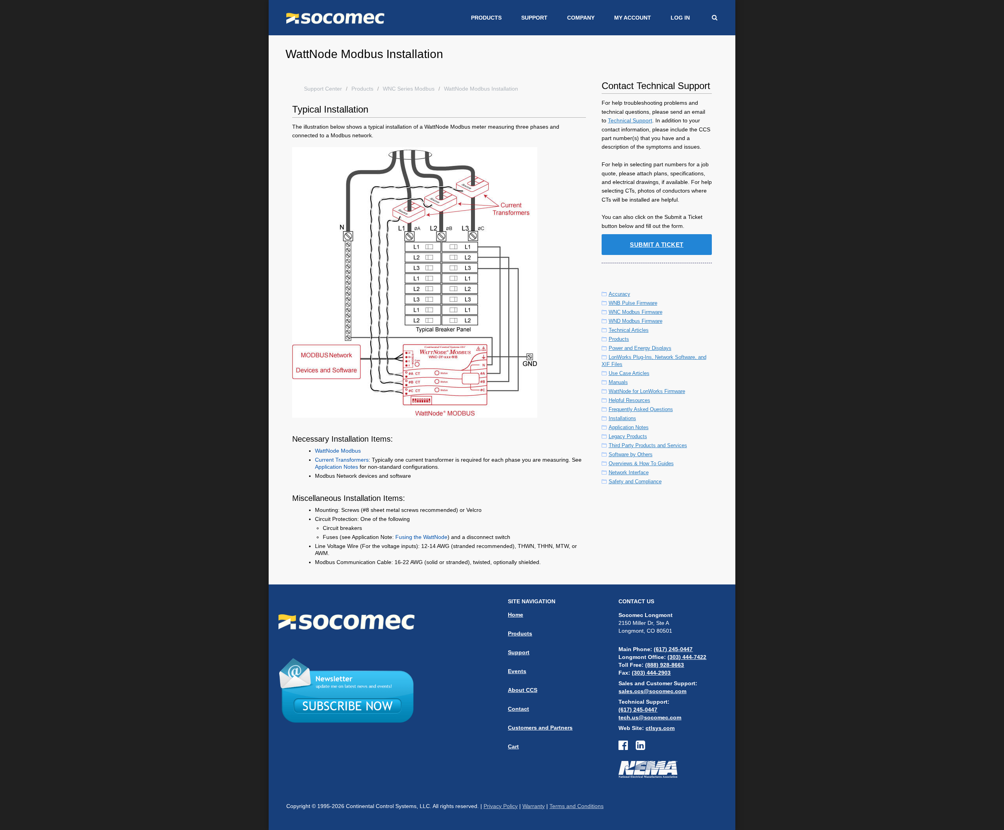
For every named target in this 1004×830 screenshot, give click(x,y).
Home (515, 615)
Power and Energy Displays (640, 348)
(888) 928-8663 (664, 665)
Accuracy (619, 294)
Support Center (323, 89)
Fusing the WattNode (421, 537)
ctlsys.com (660, 728)
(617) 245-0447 (673, 649)
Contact (518, 709)
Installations (622, 418)
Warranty (533, 806)
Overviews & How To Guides (641, 463)
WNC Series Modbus (409, 89)
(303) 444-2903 (651, 673)
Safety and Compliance (635, 481)
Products (486, 18)
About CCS (522, 690)
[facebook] (627, 747)
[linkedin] (640, 747)
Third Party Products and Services (648, 445)
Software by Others (631, 454)
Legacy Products (628, 436)
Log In (680, 18)
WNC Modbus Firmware (635, 312)
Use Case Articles (629, 373)
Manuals (618, 382)
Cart (513, 746)
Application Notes (336, 467)
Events (517, 671)
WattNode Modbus (338, 451)
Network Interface (629, 472)
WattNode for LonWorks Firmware (647, 391)
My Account (632, 18)
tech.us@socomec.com (649, 717)
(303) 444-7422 (687, 657)
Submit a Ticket (657, 244)
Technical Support (630, 120)
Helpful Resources (629, 400)
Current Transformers (342, 460)
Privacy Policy (501, 806)
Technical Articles (629, 330)
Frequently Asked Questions (641, 409)
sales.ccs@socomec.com (652, 691)
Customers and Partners (540, 727)
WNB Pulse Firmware (633, 303)
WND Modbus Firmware (635, 321)
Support (534, 18)
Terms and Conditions (576, 806)
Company (581, 18)
